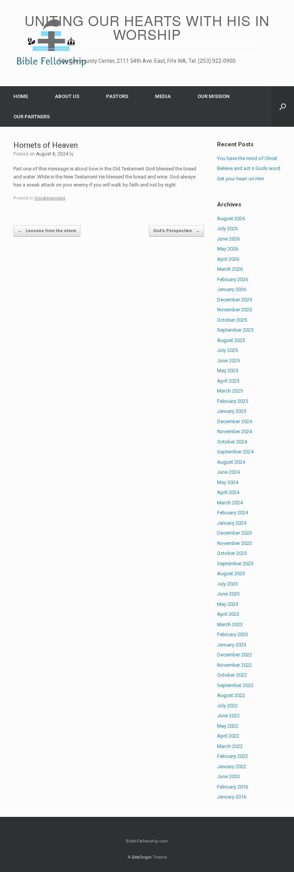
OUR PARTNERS (31, 116)
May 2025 (227, 370)
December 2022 (234, 655)
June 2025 (228, 360)
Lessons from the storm (47, 230)
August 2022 (231, 695)
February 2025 (232, 401)
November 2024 (234, 431)
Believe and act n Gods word (248, 168)
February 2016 (232, 787)
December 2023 (234, 533)
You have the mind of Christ (247, 158)
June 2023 (228, 594)
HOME (20, 96)
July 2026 (227, 228)
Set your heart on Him (240, 179)
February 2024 (232, 512)
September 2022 (235, 685)
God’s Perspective (176, 230)
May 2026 (227, 249)
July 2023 (227, 584)
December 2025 (234, 300)
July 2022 (227, 705)
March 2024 (230, 503)
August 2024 (231, 462)
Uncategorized (49, 198)
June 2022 (228, 715)
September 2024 (235, 452)
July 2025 (227, 350)
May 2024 (227, 482)
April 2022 (228, 736)
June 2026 (228, 239)
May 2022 (227, 726)
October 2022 (232, 675)
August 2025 (231, 340)
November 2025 (234, 309)
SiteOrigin (142, 857)
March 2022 (230, 746)
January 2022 (231, 766)
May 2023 (227, 604)
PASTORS (117, 96)
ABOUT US (67, 96)
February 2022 (232, 756)
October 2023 (232, 553)
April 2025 (228, 381)
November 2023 (234, 543)
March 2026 (230, 269)
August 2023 (231, 573)
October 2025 (232, 320)
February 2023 (232, 634)
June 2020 (228, 776)
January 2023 (231, 645)
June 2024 (228, 472)
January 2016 (231, 797)
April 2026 (228, 259)
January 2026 (231, 289)
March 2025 (230, 391)
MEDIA (163, 96)
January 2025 (231, 411)
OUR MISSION (214, 96)
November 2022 (234, 665)
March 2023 (230, 624)
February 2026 (232, 279)
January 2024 (231, 523)
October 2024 (232, 442)
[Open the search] (282, 106)
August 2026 (231, 218)
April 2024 (228, 492)
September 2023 (235, 563)
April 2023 (228, 614)
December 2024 (234, 421)
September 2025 (235, 330)
